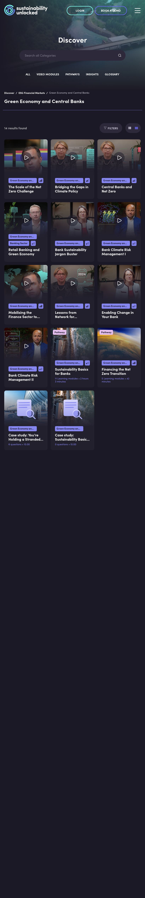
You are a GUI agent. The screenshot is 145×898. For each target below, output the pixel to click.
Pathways (72, 74)
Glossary (112, 74)
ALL (28, 74)
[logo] (26, 10)
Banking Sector (19, 243)
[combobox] (69, 55)
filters (113, 128)
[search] (119, 55)
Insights (92, 74)
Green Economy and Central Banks (23, 180)
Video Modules (48, 74)
